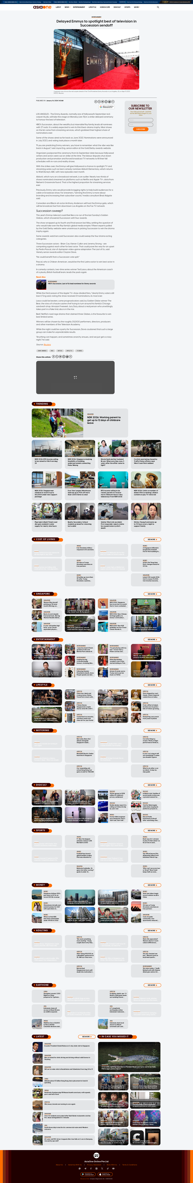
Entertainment (79, 7)
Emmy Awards (42, 350)
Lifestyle (92, 7)
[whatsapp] (106, 101)
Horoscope (105, 7)
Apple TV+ (69, 350)
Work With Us (112, 1165)
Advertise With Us (75, 1165)
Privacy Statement (94, 1165)
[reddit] (109, 101)
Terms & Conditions (129, 1165)
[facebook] (96, 101)
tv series (79, 350)
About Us (59, 1165)
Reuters (47, 344)
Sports (127, 7)
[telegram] (102, 101)
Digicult (117, 7)
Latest (58, 7)
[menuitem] (58, 7)
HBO (52, 350)
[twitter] (99, 101)
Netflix (60, 350)
